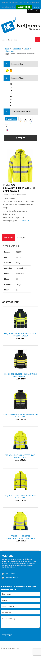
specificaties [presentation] (8, 238)
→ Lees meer (24, 221)
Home (7, 48)
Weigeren (36, 7)
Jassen (27, 48)
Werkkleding (17, 48)
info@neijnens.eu (12, 577)
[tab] (8, 237)
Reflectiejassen (9, 51)
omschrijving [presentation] (21, 238)
